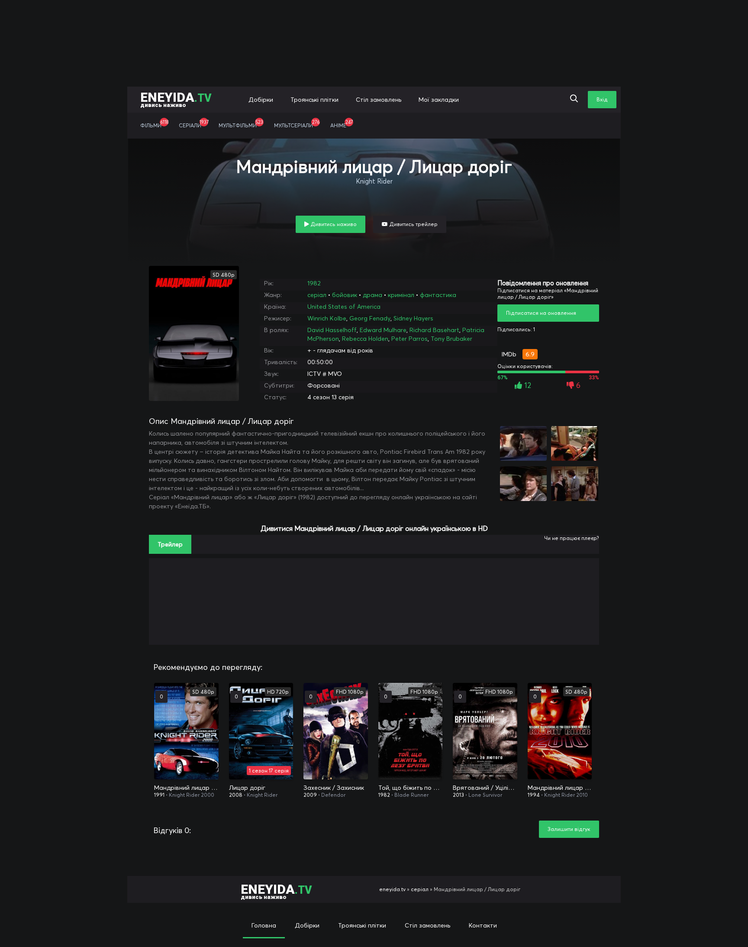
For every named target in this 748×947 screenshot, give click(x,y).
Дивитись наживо (333, 224)
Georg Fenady (369, 318)
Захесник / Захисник (333, 788)
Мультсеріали (296, 124)
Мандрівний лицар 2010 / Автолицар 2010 (560, 788)
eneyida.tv (392, 889)
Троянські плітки (314, 99)
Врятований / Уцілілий (485, 788)
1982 (314, 283)
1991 (159, 795)
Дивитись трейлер (413, 224)
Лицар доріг (247, 788)
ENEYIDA (176, 99)
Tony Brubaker (451, 339)
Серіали (194, 124)
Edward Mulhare (383, 330)
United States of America (343, 306)
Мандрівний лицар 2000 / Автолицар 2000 (186, 788)
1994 (534, 795)
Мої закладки (439, 99)
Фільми (154, 124)
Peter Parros (409, 339)
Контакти (483, 925)
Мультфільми (241, 124)
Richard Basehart (434, 330)
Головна (263, 925)
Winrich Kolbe (326, 318)
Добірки (260, 99)
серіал (316, 295)
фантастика (438, 295)
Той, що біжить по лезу (410, 788)
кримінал (401, 295)
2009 (310, 795)
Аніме (341, 124)
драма (372, 295)
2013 (458, 795)
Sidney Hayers (413, 318)
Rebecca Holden (365, 339)
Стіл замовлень (378, 99)
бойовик (344, 295)
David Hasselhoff (332, 330)
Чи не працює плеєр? (571, 538)
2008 (235, 795)
